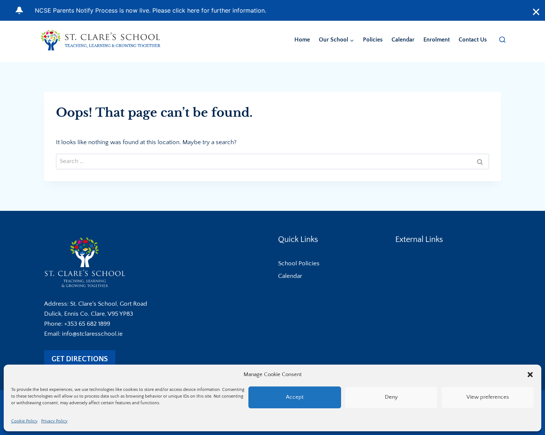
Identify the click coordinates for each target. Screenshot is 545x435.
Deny (391, 397)
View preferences (487, 397)
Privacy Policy (54, 421)
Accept (295, 397)
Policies (373, 39)
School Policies (299, 263)
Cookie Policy (24, 421)
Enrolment (436, 39)
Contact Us (473, 39)
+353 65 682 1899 (87, 324)
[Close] (536, 12)
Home (302, 39)
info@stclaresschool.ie (92, 334)
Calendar (403, 39)
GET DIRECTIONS (80, 359)
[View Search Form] (502, 40)
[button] (530, 374)
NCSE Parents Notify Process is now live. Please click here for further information (150, 10)
